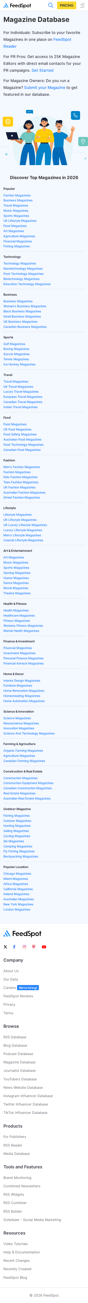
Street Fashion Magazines (21, 497)
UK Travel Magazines (18, 386)
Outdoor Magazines (17, 821)
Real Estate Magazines (19, 793)
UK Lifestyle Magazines (20, 220)
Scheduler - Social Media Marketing (32, 1220)
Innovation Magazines (18, 728)
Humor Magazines (16, 578)
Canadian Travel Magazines (23, 402)
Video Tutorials (15, 1244)
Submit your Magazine (44, 87)
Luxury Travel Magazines (21, 391)
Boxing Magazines (16, 349)
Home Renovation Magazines (23, 690)
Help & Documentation (21, 1252)
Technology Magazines (19, 263)
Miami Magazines (15, 878)
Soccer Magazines (16, 354)
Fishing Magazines (16, 246)
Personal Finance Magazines (23, 658)
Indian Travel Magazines (20, 407)
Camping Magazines (17, 846)
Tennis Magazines (16, 359)
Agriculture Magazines (19, 236)
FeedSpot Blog (15, 1277)
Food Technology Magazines (23, 273)
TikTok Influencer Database (25, 1112)
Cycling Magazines (16, 836)
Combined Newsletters (21, 1186)
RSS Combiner (15, 1203)
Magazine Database (19, 1062)
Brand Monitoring (17, 1177)
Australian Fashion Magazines (24, 492)
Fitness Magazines (16, 620)
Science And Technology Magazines (29, 733)
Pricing (66, 5)
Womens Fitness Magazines (23, 625)
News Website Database (23, 1087)
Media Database (16, 1153)
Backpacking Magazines (20, 856)
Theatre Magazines (17, 593)
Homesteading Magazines (21, 696)
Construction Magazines (20, 778)
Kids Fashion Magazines (20, 477)
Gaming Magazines (17, 573)
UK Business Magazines (20, 321)
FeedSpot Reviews (18, 996)
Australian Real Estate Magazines (27, 798)
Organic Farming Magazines (23, 750)
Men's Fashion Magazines (21, 467)
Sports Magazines (16, 215)
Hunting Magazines (17, 825)
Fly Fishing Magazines (19, 851)
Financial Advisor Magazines (23, 663)
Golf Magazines (14, 344)
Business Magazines (18, 200)
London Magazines (16, 909)
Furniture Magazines (17, 685)
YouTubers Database (20, 1079)
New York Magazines (18, 904)
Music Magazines (15, 210)
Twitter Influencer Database (25, 1104)
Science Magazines (17, 718)
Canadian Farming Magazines (24, 761)
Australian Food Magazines (22, 439)
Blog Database (15, 1045)
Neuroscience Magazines (21, 723)
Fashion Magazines (17, 195)
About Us (11, 971)
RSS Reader (12, 1145)
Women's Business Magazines (24, 306)
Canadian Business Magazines (25, 326)
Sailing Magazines (16, 831)
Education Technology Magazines (27, 284)
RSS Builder (12, 1211)
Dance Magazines (16, 583)
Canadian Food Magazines (22, 450)
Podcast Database (18, 1054)
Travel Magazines (15, 205)
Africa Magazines (15, 884)
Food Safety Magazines (20, 434)
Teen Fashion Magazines (20, 482)
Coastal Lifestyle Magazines (23, 540)
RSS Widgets (13, 1194)
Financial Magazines (17, 241)
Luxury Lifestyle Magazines (22, 530)
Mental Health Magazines (21, 630)
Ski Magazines (13, 841)
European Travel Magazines (23, 396)
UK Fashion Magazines (19, 487)
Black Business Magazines (22, 311)
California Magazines (18, 889)
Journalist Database (19, 1070)
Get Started (42, 70)
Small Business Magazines (22, 316)
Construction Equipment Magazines (28, 783)
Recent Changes (16, 1260)
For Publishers (14, 1136)
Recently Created (17, 1269)
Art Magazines (13, 231)
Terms (8, 1013)
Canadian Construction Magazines (27, 788)
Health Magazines (16, 610)
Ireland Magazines (16, 894)
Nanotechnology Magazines (23, 268)
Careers (20, 987)
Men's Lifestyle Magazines (22, 535)
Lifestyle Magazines (17, 514)
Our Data (10, 979)
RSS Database (14, 1037)
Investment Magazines (19, 653)
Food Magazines (15, 226)
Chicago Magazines (17, 873)
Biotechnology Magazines (21, 279)
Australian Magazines (18, 899)
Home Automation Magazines (24, 701)
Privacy (9, 1004)
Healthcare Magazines (19, 615)
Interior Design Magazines (21, 680)
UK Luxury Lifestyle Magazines (25, 525)
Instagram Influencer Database (28, 1096)
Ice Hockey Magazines (19, 364)
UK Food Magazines (17, 429)
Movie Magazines (15, 588)
